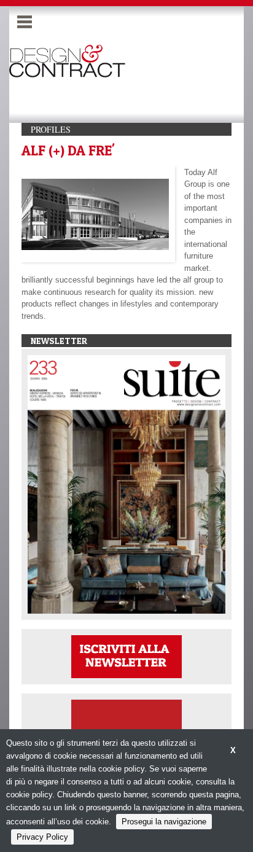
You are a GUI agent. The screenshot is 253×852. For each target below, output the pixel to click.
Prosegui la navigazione (164, 821)
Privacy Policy (42, 837)
